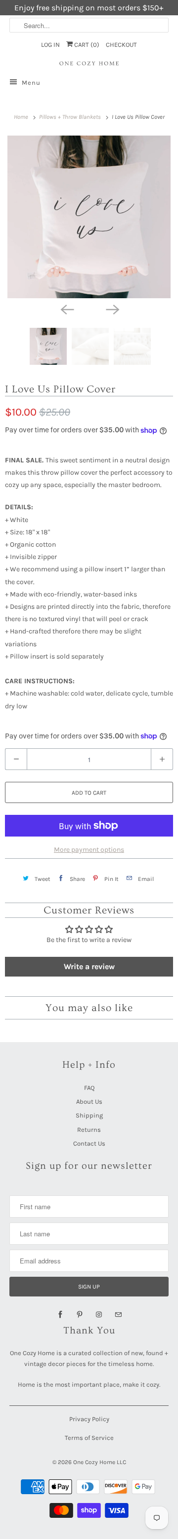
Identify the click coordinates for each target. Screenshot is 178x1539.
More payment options (89, 849)
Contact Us (89, 1143)
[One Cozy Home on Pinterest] (79, 1314)
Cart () (86, 44)
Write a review (89, 966)
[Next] (112, 309)
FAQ (89, 1087)
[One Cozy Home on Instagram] (98, 1314)
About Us (89, 1101)
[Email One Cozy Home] (118, 1314)
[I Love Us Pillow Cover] (89, 217)
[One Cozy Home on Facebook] (60, 1314)
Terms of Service (89, 1437)
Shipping (89, 1115)
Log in (50, 44)
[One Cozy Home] (89, 64)
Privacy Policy (89, 1419)
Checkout (121, 44)
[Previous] (66, 309)
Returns (89, 1129)
